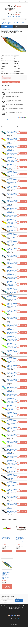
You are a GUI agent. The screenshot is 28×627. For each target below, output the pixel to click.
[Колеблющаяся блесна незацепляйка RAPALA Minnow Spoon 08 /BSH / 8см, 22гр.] (14, 44)
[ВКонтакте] (18, 117)
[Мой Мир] (21, 117)
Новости (22, 22)
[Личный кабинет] (25, 1)
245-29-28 (15, 14)
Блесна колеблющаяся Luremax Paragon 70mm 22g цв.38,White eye (20, 538)
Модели (3, 121)
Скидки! (4, 22)
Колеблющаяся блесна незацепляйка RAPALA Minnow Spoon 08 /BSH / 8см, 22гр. (6, 575)
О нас (2, 605)
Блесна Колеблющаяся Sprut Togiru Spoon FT (6, 537)
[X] (22, 117)
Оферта (21, 605)
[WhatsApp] (25, 117)
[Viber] (24, 117)
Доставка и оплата (16, 119)
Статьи (3, 23)
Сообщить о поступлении (11, 82)
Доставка (11, 605)
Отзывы (8, 23)
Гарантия (24, 119)
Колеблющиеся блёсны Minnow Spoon (11, 30)
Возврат (25, 605)
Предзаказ (23, 132)
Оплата (6, 605)
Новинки (9, 22)
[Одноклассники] (19, 117)
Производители (8, 607)
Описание (4, 119)
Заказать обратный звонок (14, 16)
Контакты (15, 607)
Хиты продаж (15, 22)
